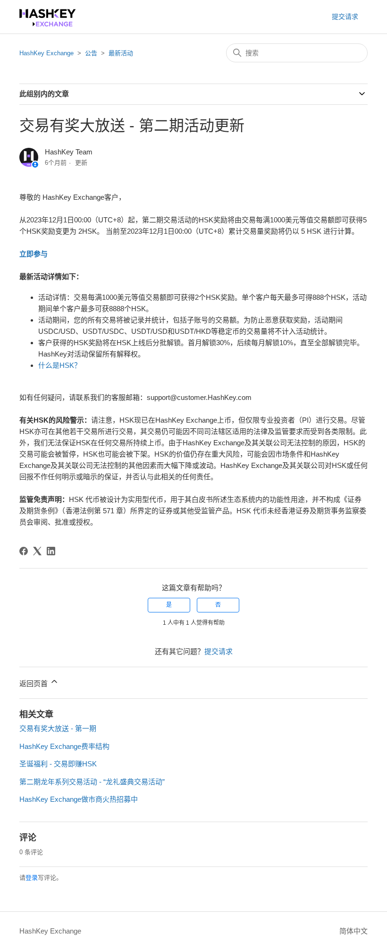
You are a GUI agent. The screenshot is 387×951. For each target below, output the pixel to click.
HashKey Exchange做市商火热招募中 (78, 799)
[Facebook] (23, 551)
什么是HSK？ (59, 365)
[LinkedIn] (51, 551)
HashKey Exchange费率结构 (64, 746)
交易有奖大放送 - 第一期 (57, 728)
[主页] (47, 24)
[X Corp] (37, 551)
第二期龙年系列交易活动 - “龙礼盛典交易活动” (92, 782)
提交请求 (345, 16)
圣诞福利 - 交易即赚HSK (58, 764)
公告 (91, 53)
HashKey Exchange (46, 53)
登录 (31, 877)
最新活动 (121, 53)
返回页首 (34, 683)
